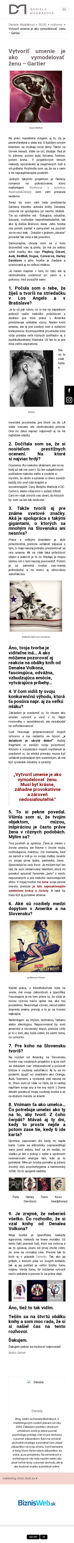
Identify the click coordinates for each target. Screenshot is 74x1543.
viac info (33, 1537)
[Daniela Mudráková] (34, 9)
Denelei (41, 1256)
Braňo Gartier (17, 1353)
